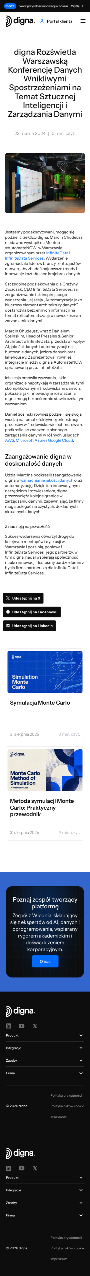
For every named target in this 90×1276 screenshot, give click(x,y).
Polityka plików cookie (67, 1106)
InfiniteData (57, 252)
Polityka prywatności (66, 1095)
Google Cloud (60, 440)
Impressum (58, 1116)
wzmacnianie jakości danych (47, 480)
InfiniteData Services (24, 258)
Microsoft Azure (31, 440)
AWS (9, 440)
